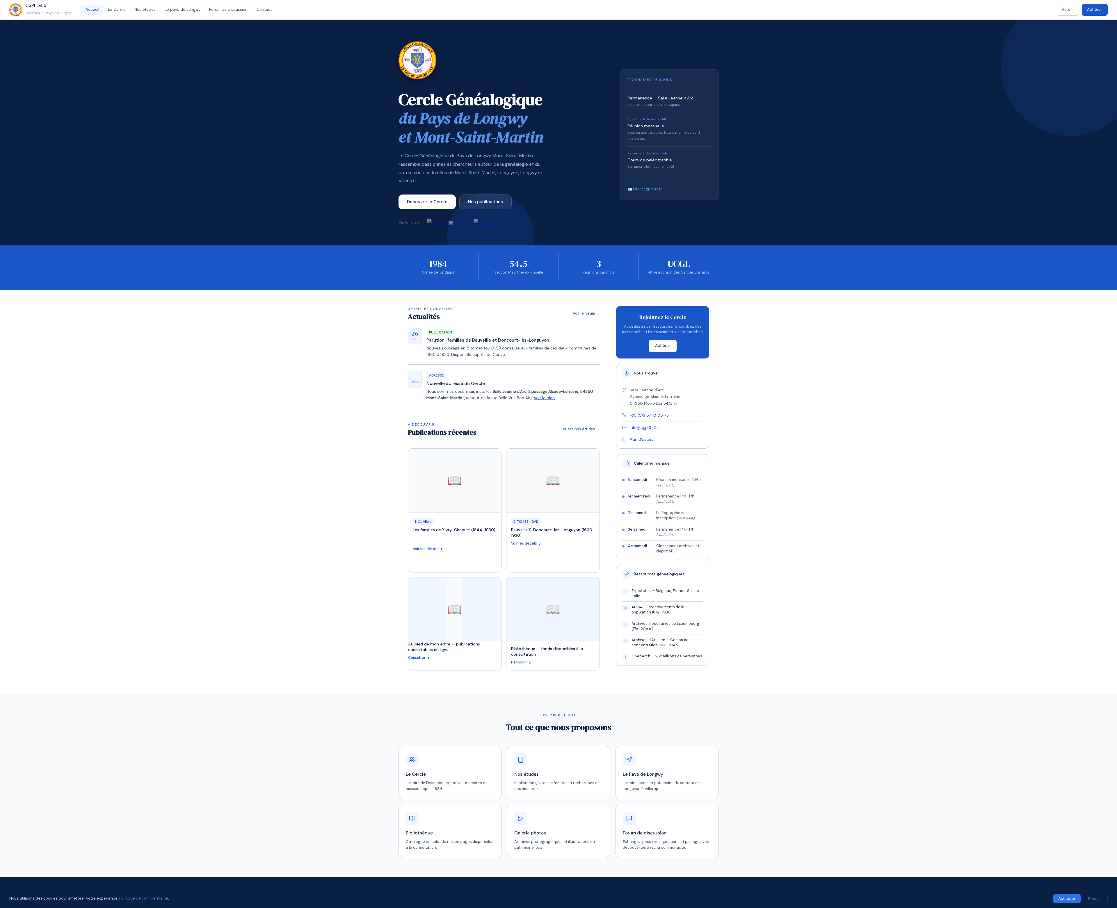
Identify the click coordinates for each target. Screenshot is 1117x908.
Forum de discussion (228, 9)
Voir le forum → (586, 313)
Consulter (417, 657)
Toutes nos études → (580, 429)
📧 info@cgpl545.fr (644, 189)
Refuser (1095, 898)
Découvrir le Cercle (427, 202)
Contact (264, 9)
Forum (1068, 9)
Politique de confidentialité (143, 898)
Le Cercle (117, 9)
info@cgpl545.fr (645, 427)
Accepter (1066, 898)
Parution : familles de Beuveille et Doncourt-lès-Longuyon (487, 340)
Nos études (145, 9)
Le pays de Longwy (182, 9)
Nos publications (485, 202)
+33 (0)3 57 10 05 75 (649, 415)
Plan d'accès (641, 439)
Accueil (92, 9)
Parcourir (519, 662)
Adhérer (1094, 9)
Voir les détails (426, 549)
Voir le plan (544, 397)
